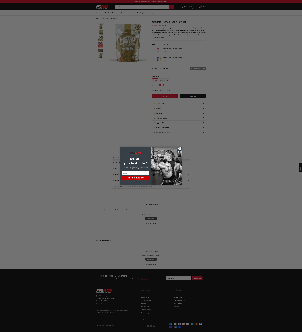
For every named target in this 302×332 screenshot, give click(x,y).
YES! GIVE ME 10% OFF (136, 178)
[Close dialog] (179, 148)
